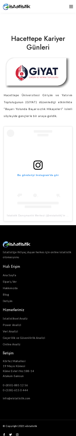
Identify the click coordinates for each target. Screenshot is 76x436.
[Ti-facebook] (4, 434)
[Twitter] (10, 434)
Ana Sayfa (9, 275)
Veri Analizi (10, 331)
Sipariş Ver (10, 281)
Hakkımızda (10, 288)
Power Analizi (12, 325)
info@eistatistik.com (16, 398)
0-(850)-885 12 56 (15, 385)
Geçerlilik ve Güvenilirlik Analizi (24, 337)
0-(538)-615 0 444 (15, 390)
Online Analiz (11, 344)
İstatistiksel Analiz (15, 318)
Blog (6, 294)
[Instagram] (17, 434)
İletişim (8, 301)
